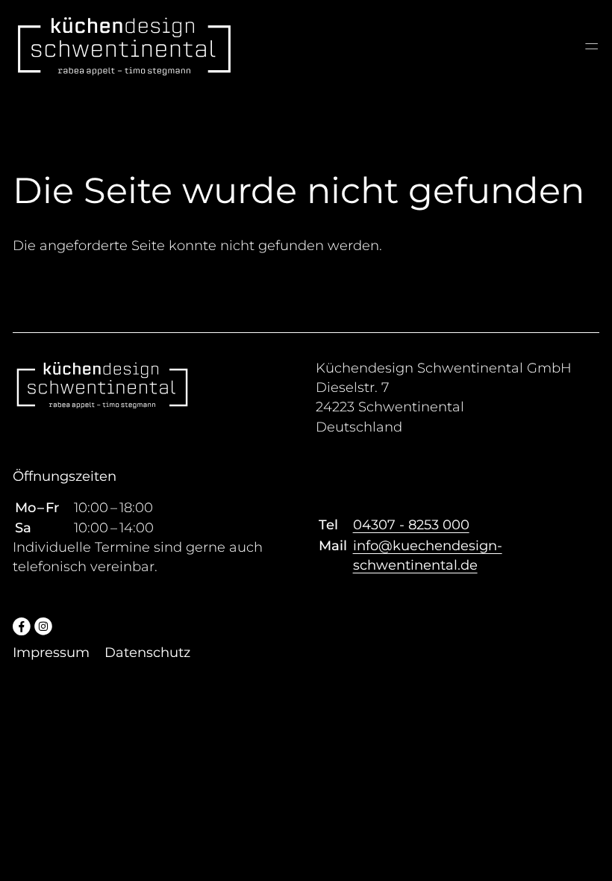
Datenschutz (147, 652)
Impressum (51, 652)
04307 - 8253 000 (411, 525)
